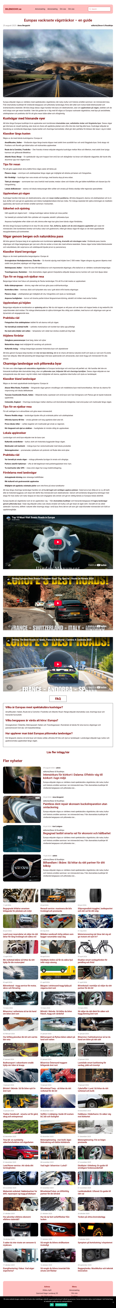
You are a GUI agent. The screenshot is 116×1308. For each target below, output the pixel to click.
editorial (94, 25)
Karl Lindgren (57, 826)
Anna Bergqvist (24, 25)
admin (58, 768)
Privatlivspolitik (61, 1305)
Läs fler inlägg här (58, 752)
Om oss (63, 9)
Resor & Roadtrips (105, 25)
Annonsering (40, 9)
